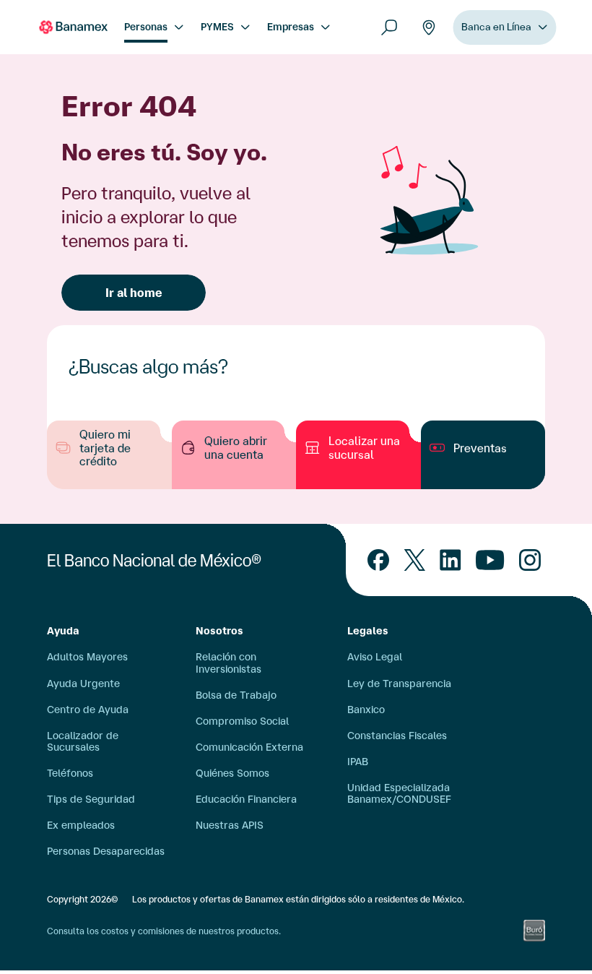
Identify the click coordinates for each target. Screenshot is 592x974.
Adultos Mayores (87, 657)
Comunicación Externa (249, 747)
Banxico (366, 709)
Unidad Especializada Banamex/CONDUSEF (399, 793)
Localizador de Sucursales (82, 741)
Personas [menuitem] (145, 27)
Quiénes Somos (232, 773)
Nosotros (219, 631)
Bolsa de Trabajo (236, 695)
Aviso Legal (374, 657)
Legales (367, 631)
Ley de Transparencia (399, 683)
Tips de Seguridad (91, 799)
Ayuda (63, 631)
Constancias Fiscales (397, 735)
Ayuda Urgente (83, 683)
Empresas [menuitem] (290, 27)
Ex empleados (81, 825)
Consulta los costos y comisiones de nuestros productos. (164, 931)
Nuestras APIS (230, 825)
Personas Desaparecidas (106, 851)
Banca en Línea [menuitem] (496, 27)
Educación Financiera (246, 799)
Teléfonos (70, 773)
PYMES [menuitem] (217, 27)
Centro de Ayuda (88, 709)
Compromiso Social (242, 721)
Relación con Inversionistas (228, 662)
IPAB (357, 761)
